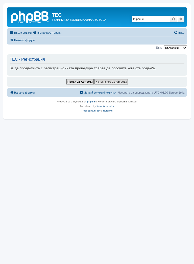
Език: (159, 47)
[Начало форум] (30, 16)
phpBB (91, 101)
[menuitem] (47, 33)
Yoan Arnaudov (105, 106)
